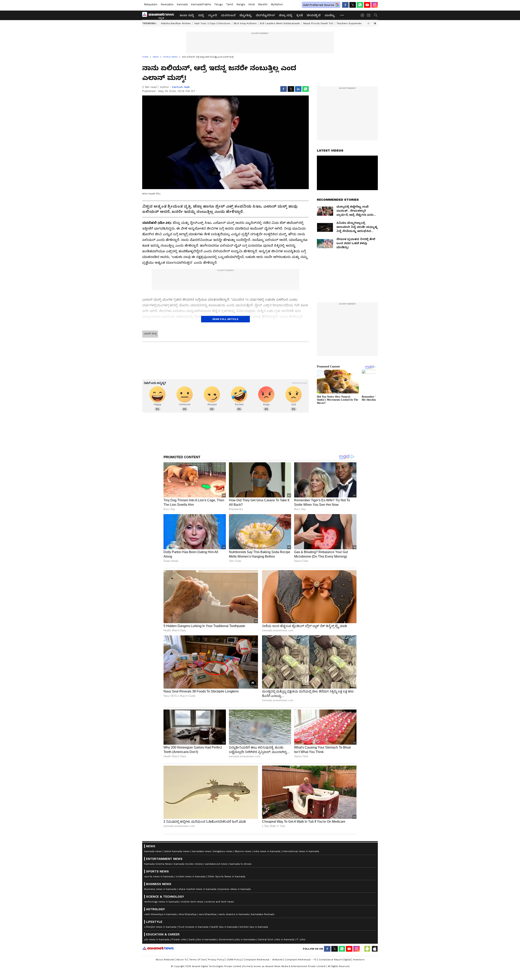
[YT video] (367, 5)
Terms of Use (197, 959)
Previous (369, 23)
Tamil (229, 4)
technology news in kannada (161, 901)
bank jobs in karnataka (203, 939)
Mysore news (243, 851)
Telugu (218, 4)
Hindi (251, 4)
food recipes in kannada (193, 926)
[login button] (363, 15)
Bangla (240, 4)
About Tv (181, 959)
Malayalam (150, 4)
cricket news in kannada (190, 876)
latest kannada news (177, 851)
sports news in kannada (158, 876)
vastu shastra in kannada (234, 914)
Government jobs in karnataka (237, 939)
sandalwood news (216, 863)
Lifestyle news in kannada (160, 926)
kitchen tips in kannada (254, 926)
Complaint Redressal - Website (263, 959)
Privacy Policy (216, 959)
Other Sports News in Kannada (226, 876)
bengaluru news (223, 851)
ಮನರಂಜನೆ (228, 15)
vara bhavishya (207, 914)
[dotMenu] (342, 15)
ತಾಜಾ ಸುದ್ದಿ (187, 15)
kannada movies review (188, 863)
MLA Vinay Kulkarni (245, 23)
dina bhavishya (187, 914)
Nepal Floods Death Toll (318, 23)
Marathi (263, 4)
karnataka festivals (262, 914)
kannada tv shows (240, 863)
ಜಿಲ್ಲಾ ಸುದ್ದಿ (285, 15)
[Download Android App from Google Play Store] (367, 949)
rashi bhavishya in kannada (160, 914)
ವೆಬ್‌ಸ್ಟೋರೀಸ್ (265, 15)
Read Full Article (225, 319)
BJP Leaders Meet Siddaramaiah (280, 23)
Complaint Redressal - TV (300, 959)
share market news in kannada (197, 889)
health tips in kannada (223, 926)
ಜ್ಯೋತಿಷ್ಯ (245, 15)
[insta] (374, 5)
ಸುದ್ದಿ (201, 15)
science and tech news (219, 901)
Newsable (167, 4)
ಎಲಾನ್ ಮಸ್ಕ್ (150, 333)
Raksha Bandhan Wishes (176, 23)
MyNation (277, 4)
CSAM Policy (233, 959)
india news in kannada (266, 851)
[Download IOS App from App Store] (374, 949)
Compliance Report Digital (335, 959)
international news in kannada (300, 851)
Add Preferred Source (318, 4)
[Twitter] (352, 5)
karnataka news (201, 851)
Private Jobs (179, 939)
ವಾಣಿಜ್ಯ (330, 15)
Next (375, 23)
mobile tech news (192, 901)
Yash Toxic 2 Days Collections (212, 23)
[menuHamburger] (369, 15)
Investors (358, 959)
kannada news (153, 851)
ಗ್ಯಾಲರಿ (212, 15)
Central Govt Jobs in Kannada (276, 939)
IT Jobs (300, 939)
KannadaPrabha (201, 4)
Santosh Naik (181, 87)
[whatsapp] (360, 5)
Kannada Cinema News (158, 863)
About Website (165, 959)
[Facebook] (345, 5)
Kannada (182, 4)
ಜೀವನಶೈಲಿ (314, 15)
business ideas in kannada (234, 889)
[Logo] (159, 15)
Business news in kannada (160, 889)
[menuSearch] (375, 15)
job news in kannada (156, 939)
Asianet (158, 948)
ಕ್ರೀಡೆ (299, 15)
